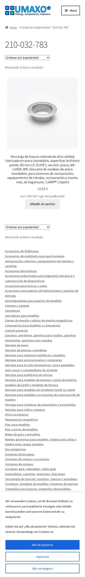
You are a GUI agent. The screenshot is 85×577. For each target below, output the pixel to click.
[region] (42, 534)
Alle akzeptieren (42, 545)
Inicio (13, 27)
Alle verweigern (42, 568)
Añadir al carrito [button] (42, 204)
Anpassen (42, 557)
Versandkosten (55, 196)
